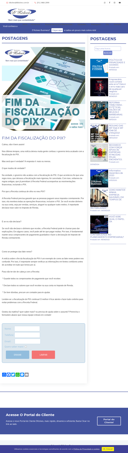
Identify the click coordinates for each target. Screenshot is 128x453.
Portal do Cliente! (109, 421)
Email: (10, 341)
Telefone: (9, 334)
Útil (107, 24)
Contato (117, 24)
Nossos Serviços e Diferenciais (58, 24)
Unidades (81, 24)
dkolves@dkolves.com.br (19, 2)
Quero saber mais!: (15, 346)
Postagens (96, 24)
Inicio (25, 24)
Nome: (9, 328)
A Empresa (35, 24)
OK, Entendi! (108, 449)
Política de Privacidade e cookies (87, 449)
